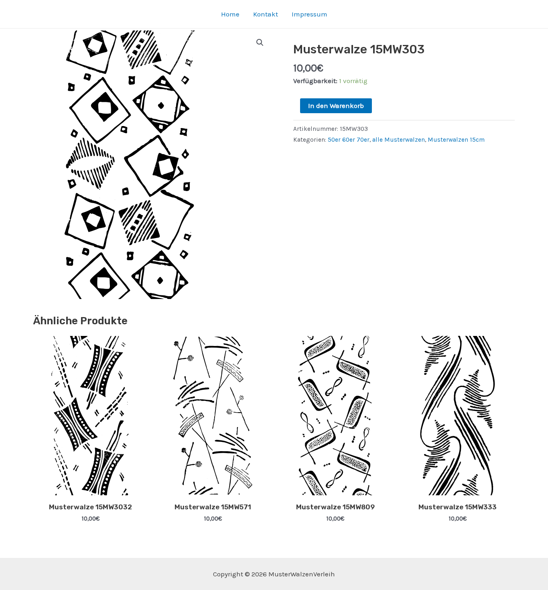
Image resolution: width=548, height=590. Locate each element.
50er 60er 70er (348, 139)
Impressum (309, 14)
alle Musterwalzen (398, 139)
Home (230, 14)
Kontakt (265, 14)
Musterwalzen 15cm (456, 139)
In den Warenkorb (336, 106)
